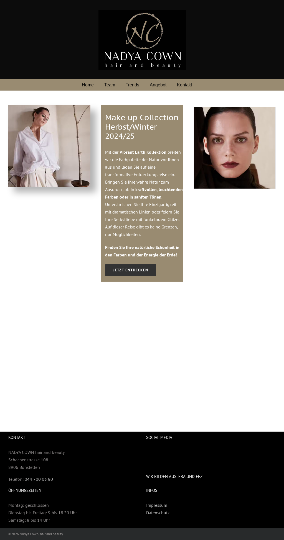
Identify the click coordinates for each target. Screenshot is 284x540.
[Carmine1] (234, 148)
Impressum (156, 505)
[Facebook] (149, 452)
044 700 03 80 (39, 479)
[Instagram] (158, 452)
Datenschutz (157, 512)
